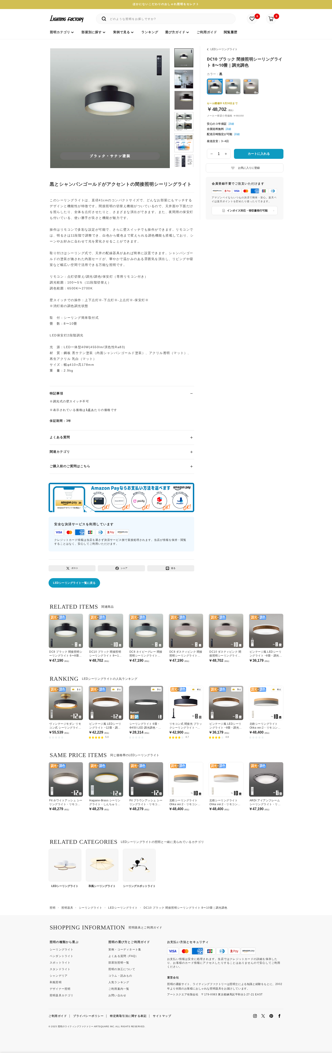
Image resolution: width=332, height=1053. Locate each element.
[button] (59, 103)
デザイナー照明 (60, 988)
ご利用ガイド (58, 1016)
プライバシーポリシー (88, 1016)
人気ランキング (118, 982)
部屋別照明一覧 (118, 962)
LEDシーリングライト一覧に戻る (74, 582)
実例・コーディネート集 (124, 949)
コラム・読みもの (120, 975)
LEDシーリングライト (224, 49)
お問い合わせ (117, 995)
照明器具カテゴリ (62, 995)
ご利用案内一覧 (118, 988)
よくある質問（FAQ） (123, 956)
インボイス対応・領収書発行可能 (247, 210)
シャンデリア (59, 975)
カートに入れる (259, 153)
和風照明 (56, 982)
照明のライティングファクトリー (76, 1026)
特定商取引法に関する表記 (128, 1016)
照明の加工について (121, 969)
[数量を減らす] (211, 153)
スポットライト (60, 962)
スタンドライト (60, 969)
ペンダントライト (62, 956)
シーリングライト (62, 949)
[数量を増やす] (226, 153)
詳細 (231, 123)
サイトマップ (162, 1016)
